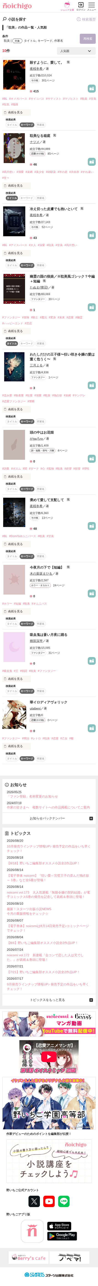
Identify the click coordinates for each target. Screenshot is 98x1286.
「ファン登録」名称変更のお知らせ (32, 796)
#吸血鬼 (7, 671)
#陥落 (14, 104)
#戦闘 (23, 671)
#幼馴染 (51, 172)
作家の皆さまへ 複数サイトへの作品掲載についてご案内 (48, 807)
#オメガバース (18, 98)
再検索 (87, 38)
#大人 (32, 245)
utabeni (35, 708)
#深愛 (41, 245)
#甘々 (5, 177)
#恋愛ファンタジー (14, 401)
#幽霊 (79, 317)
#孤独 (50, 468)
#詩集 (5, 468)
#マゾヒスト (70, 98)
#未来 (61, 317)
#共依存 (74, 172)
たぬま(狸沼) (39, 287)
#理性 (85, 468)
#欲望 (76, 468)
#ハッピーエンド (12, 323)
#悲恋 (28, 323)
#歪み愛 (7, 395)
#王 (16, 671)
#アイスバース (18, 245)
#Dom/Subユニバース (22, 536)
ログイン (80, 9)
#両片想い (8, 172)
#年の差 (62, 172)
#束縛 (29, 172)
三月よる (36, 365)
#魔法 (43, 317)
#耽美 (83, 98)
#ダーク (34, 468)
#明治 (25, 738)
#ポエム (16, 468)
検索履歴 (89, 19)
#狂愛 (29, 395)
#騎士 (34, 317)
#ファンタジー (11, 317)
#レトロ (36, 738)
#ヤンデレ (79, 395)
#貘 (71, 738)
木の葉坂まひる (41, 573)
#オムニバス (39, 603)
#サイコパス (36, 98)
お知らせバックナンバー (47, 818)
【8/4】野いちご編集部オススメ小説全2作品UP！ (42, 943)
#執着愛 (19, 395)
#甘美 (92, 98)
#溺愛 (20, 172)
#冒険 (25, 317)
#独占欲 (57, 395)
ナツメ (34, 142)
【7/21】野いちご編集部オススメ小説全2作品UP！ (43, 972)
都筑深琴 (36, 641)
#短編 (17, 603)
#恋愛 (70, 317)
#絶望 (68, 468)
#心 (43, 468)
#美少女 (39, 172)
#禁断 (31, 401)
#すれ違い (87, 172)
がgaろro (36, 438)
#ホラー (7, 603)
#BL (4, 98)
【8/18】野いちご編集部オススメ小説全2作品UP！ (43, 863)
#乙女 (63, 738)
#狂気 (5, 104)
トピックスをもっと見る (47, 1000)
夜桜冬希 (36, 68)
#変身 (52, 317)
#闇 (25, 468)
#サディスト (53, 98)
